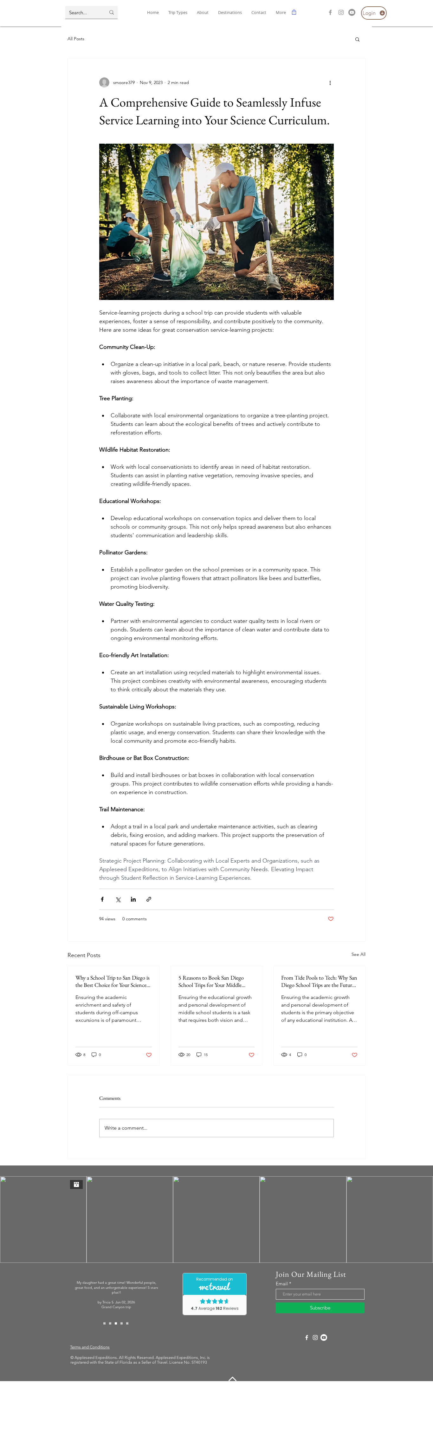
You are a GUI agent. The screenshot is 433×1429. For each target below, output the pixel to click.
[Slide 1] (104, 1323)
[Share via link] (149, 899)
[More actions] (330, 82)
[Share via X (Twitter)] (118, 899)
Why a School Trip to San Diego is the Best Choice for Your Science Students (112, 981)
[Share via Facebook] (102, 899)
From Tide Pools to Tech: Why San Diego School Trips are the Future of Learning (319, 981)
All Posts (76, 39)
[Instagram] (341, 12)
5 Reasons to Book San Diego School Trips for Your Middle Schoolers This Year (211, 981)
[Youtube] (351, 12)
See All (358, 954)
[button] (230, 12)
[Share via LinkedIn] (133, 899)
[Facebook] (330, 12)
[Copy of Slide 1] (110, 1323)
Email (282, 1283)
